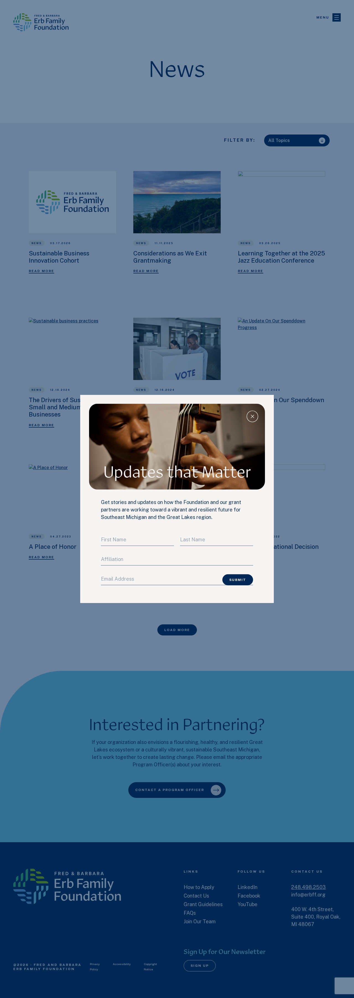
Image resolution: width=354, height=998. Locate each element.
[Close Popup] (252, 416)
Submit (237, 580)
